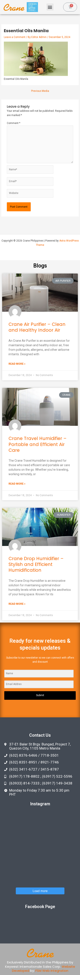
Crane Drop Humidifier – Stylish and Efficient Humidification (36, 564)
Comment (13, 123)
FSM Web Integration (51, 970)
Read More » (17, 363)
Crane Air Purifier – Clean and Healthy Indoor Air (37, 327)
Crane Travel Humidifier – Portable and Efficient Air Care (38, 444)
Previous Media (40, 91)
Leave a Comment (14, 37)
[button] (50, 7)
